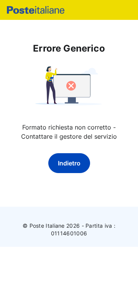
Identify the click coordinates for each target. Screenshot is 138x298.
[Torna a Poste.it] (35, 10)
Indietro (69, 163)
